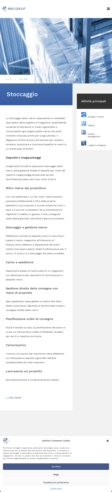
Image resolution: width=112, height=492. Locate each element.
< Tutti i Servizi (13, 397)
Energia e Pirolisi (96, 117)
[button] (107, 440)
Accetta (56, 466)
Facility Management (94, 135)
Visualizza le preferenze (56, 482)
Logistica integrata (97, 145)
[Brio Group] (14, 8)
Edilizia (91, 125)
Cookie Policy (56, 488)
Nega (56, 474)
